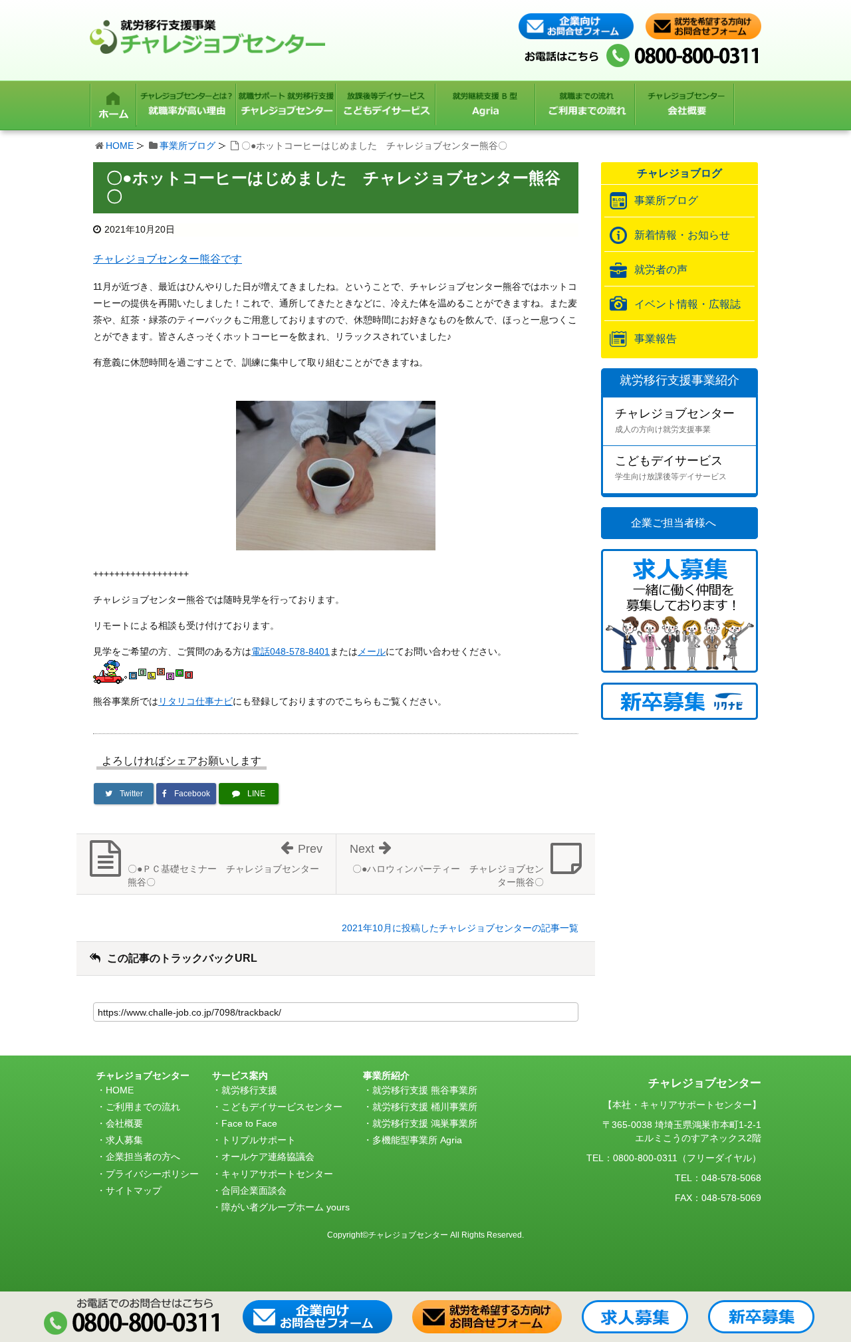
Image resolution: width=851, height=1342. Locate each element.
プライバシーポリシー (152, 1174)
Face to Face (249, 1123)
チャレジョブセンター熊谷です (167, 259)
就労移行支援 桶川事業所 (424, 1106)
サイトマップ (134, 1190)
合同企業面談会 (254, 1190)
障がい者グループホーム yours (285, 1207)
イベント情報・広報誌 (687, 304)
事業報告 (655, 338)
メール (372, 651)
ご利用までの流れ (143, 1106)
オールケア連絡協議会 (267, 1156)
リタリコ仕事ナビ (195, 701)
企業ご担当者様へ (673, 522)
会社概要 (124, 1123)
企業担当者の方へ (143, 1156)
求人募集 (124, 1140)
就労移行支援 (249, 1090)
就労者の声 (660, 269)
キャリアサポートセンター (277, 1174)
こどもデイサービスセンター (281, 1106)
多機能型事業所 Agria (417, 1140)
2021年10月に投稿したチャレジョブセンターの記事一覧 (460, 928)
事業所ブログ (187, 145)
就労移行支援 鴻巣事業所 (424, 1123)
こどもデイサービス (671, 467)
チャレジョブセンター (675, 420)
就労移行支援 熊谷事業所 (424, 1090)
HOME (120, 145)
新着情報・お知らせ (682, 235)
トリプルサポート (258, 1140)
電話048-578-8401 (290, 651)
